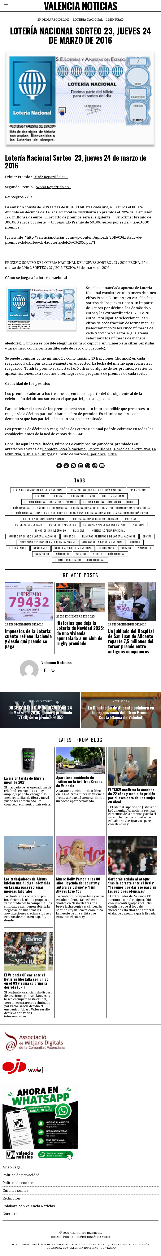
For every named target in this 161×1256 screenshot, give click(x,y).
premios (135, 542)
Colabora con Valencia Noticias (29, 1206)
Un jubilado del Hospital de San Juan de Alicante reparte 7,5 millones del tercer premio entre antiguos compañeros (131, 641)
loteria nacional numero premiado (95, 518)
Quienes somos (16, 1190)
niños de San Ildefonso (50, 530)
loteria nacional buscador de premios (50, 502)
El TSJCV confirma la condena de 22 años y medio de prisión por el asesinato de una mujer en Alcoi (131, 796)
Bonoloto (50, 449)
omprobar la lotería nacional (102, 542)
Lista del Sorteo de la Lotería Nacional (96, 490)
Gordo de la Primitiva (131, 449)
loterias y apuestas (62, 524)
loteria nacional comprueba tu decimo (109, 502)
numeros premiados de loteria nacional (108, 536)
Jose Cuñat (78, 1237)
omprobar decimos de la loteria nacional (47, 542)
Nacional (139, 524)
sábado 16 (144, 548)
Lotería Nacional (88, 19)
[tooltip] (59, 465)
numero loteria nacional (108, 530)
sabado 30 (42, 554)
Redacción (11, 1198)
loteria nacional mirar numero (44, 518)
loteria (58, 496)
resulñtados (17, 548)
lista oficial (138, 490)
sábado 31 (62, 554)
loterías (131, 518)
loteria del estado (82, 496)
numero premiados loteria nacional (32, 536)
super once (96, 454)
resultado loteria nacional (73, 548)
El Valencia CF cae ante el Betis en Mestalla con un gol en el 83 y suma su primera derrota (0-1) (26, 981)
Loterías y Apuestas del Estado (104, 524)
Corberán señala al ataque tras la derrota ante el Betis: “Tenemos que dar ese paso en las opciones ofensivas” (132, 885)
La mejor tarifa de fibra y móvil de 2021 (24, 780)
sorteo (81, 554)
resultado (40, 548)
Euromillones (100, 449)
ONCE (112, 454)
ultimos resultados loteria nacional (80, 560)
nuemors (79, 530)
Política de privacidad (21, 1175)
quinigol (45, 454)
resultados (106, 548)
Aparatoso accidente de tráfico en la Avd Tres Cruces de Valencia (79, 781)
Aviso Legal (12, 1167)
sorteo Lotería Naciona (109, 554)
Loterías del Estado (28, 524)
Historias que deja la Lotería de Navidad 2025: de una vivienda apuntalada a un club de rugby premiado (80, 633)
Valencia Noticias (56, 662)
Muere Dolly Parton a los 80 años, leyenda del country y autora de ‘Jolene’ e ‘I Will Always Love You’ (78, 885)
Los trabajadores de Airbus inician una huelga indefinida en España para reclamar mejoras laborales (27, 885)
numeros (69, 536)
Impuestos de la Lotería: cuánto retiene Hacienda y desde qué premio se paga (28, 638)
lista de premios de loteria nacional (38, 490)
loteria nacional (113, 496)
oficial (147, 536)
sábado (126, 548)
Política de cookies (19, 1183)
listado (40, 496)
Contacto (10, 1214)
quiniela (30, 454)
